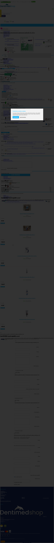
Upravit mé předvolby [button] (23, 117)
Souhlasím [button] (15, 117)
